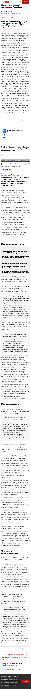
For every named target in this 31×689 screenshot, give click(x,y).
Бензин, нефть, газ (16, 657)
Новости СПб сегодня (10, 654)
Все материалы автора (7, 17)
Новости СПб (25, 657)
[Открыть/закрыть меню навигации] (17, 2)
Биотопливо (4, 656)
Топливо (21, 656)
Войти (26, 1)
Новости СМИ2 (5, 141)
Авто (27, 654)
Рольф (3, 322)
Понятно (25, 681)
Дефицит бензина (5, 657)
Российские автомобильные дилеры (13, 512)
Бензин (3, 659)
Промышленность (13, 656)
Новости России (20, 654)
